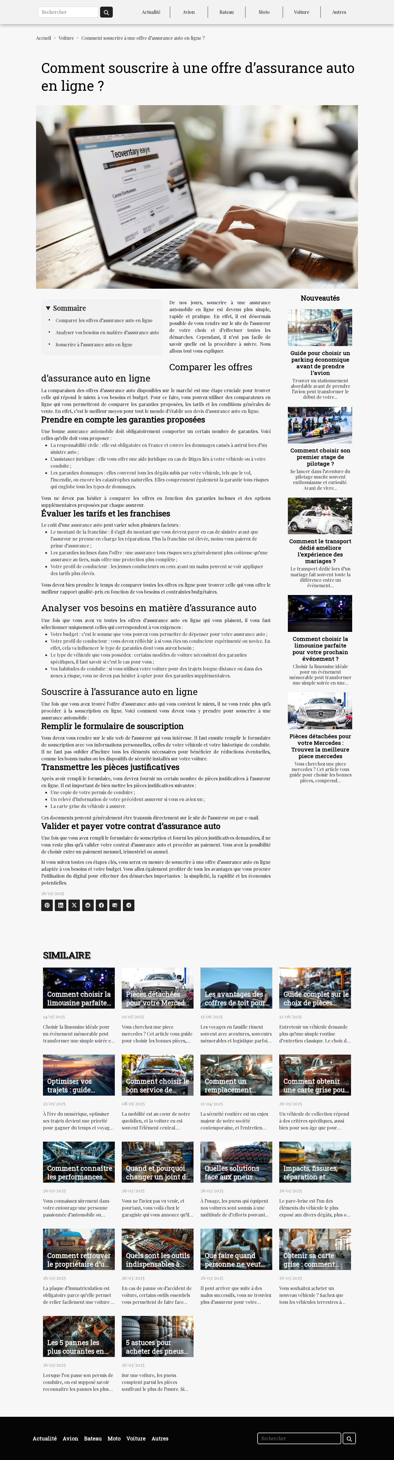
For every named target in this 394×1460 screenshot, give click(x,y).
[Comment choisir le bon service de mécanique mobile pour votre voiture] (158, 1074)
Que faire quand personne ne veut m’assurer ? (233, 1264)
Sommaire (69, 307)
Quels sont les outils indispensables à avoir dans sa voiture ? (158, 1268)
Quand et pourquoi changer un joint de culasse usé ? (158, 1177)
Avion (189, 12)
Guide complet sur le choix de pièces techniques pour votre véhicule (316, 1007)
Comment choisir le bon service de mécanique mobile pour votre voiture (157, 1094)
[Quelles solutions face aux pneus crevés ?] (236, 1161)
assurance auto (86, 525)
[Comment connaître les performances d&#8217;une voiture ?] (79, 1161)
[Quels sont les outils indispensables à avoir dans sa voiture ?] (158, 1249)
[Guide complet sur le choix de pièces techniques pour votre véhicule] (315, 987)
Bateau (226, 12)
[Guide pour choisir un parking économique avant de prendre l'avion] (320, 327)
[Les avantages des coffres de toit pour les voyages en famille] (236, 987)
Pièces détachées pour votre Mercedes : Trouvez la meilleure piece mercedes (320, 746)
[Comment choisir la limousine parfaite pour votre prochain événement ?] (320, 613)
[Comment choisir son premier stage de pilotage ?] (320, 425)
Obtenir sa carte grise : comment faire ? (309, 1264)
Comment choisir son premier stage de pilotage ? (320, 457)
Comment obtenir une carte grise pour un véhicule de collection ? (316, 1094)
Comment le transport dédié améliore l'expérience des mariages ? (320, 550)
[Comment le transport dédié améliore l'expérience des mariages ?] (320, 516)
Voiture (301, 12)
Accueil (43, 38)
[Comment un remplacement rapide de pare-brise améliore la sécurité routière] (236, 1074)
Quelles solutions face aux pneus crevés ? (232, 1177)
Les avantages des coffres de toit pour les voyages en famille (235, 1007)
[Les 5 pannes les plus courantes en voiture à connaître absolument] (79, 1336)
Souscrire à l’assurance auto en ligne (94, 344)
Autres (339, 12)
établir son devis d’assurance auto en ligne (214, 411)
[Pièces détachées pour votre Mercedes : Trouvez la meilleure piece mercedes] (320, 710)
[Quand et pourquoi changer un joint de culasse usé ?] (158, 1161)
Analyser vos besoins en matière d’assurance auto (107, 332)
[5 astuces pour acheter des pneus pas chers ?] (158, 1336)
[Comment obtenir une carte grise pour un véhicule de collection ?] (315, 1074)
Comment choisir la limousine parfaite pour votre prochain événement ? (320, 648)
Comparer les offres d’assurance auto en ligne (104, 320)
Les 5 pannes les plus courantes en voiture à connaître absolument (78, 1355)
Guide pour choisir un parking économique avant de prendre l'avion (320, 362)
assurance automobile (90, 431)
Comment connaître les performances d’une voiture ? (79, 1177)
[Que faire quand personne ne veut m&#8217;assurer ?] (236, 1249)
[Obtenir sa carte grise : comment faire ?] (315, 1249)
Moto (264, 12)
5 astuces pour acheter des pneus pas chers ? (155, 1351)
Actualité (151, 12)
